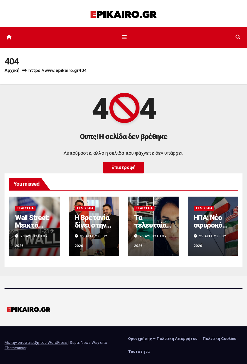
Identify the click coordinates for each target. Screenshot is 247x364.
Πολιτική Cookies (219, 338)
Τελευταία (25, 208)
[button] (238, 37)
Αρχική (12, 70)
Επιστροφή (123, 167)
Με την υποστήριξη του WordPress (36, 342)
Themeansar (15, 348)
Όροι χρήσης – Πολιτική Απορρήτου (162, 338)
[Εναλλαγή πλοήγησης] (125, 37)
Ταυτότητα (139, 351)
